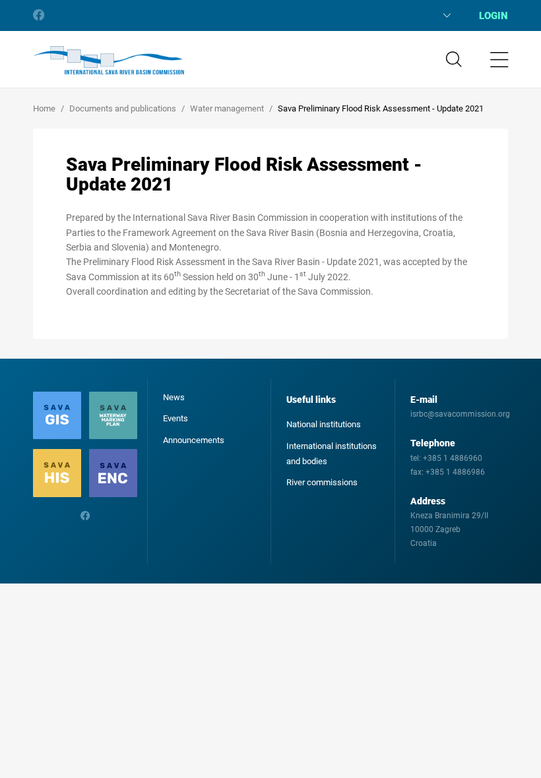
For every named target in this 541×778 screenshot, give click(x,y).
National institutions (323, 424)
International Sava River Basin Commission (108, 60)
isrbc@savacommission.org (460, 414)
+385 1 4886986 (455, 472)
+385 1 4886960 (452, 458)
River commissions (322, 482)
